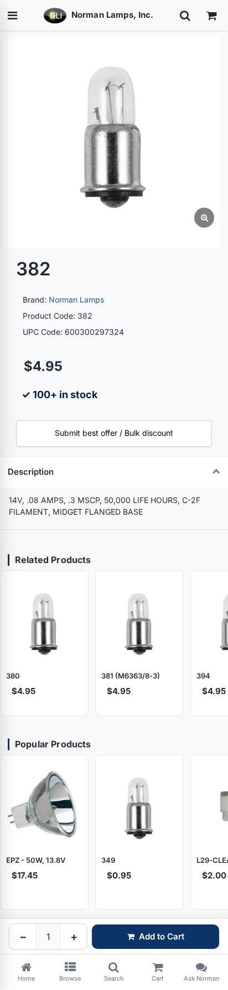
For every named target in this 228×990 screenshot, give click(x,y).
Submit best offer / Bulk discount (114, 433)
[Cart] (211, 15)
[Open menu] (12, 15)
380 (13, 675)
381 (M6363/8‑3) (130, 675)
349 (108, 860)
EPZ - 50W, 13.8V (35, 860)
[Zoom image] (204, 218)
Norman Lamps (76, 299)
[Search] (185, 15)
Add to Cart (161, 936)
